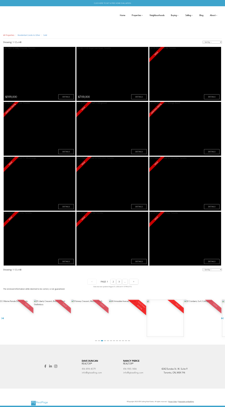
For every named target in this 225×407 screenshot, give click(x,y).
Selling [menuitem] (188, 15)
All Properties (8, 35)
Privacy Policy (172, 401)
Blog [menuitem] (201, 15)
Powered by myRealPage (186, 401)
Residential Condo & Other (29, 35)
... (125, 281)
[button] (96, 340)
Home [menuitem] (122, 15)
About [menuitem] (213, 15)
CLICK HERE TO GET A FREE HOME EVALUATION (112, 3)
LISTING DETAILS (66, 96)
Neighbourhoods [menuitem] (157, 15)
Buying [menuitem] (174, 15)
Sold (45, 35)
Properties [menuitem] (136, 15)
